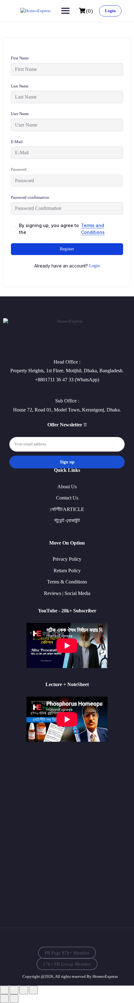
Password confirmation (30, 197)
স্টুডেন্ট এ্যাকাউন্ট (67, 520)
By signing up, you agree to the (62, 229)
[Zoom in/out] (4, 990)
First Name (20, 58)
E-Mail (17, 141)
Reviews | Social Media (67, 593)
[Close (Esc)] (33, 990)
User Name (20, 113)
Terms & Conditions (67, 581)
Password (18, 169)
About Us (67, 486)
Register (67, 249)
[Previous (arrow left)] (4, 998)
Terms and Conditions (93, 229)
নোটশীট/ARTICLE (67, 509)
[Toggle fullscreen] (14, 990)
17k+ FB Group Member (67, 963)
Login (110, 10)
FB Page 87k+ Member (67, 952)
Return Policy (67, 570)
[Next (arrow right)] (14, 998)
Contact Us (67, 497)
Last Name (20, 86)
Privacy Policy (67, 559)
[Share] (23, 990)
